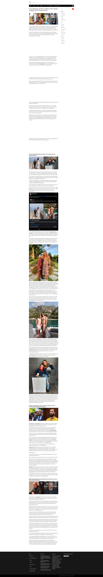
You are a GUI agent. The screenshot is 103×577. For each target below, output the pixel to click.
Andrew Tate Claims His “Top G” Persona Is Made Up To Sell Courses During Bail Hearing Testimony (42, 406)
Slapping (62, 38)
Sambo (62, 35)
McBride (30, 466)
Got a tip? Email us (50, 5)
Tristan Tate (37, 423)
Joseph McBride (53, 430)
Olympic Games (63, 32)
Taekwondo (62, 40)
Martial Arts (62, 27)
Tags (30, 566)
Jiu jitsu (62, 21)
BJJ (44, 5)
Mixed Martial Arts (63, 29)
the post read (36, 181)
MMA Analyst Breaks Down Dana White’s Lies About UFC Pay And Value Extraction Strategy (45, 567)
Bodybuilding (58, 556)
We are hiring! (32, 570)
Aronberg (47, 442)
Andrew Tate (31, 423)
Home (31, 5)
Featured (62, 18)
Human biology (63, 19)
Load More (43, 548)
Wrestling (62, 43)
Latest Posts (57, 560)
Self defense (62, 37)
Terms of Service (57, 5)
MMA (37, 5)
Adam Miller (30, 11)
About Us (31, 556)
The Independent (42, 63)
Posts (31, 562)
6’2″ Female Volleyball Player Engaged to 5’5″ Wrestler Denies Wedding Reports (45, 561)
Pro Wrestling (54, 564)
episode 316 (38, 496)
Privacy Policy (32, 564)
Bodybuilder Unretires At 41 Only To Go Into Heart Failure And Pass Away (46, 570)
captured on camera (32, 349)
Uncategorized (63, 41)
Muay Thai (62, 30)
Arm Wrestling (63, 13)
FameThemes (72, 575)
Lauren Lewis (31, 471)
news (34, 5)
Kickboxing (62, 24)
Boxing (41, 5)
